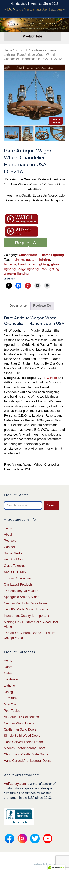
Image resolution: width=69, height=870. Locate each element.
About (8, 534)
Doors (8, 667)
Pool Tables (12, 711)
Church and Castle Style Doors (26, 754)
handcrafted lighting (33, 264)
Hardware (11, 679)
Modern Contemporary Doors (24, 748)
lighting (18, 259)
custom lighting (38, 259)
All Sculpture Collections (21, 717)
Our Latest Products (18, 584)
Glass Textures (14, 566)
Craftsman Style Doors (20, 729)
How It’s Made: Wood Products (26, 609)
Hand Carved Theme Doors (23, 742)
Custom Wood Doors (19, 723)
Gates (8, 673)
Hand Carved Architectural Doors (27, 761)
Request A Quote (25, 243)
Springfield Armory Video (21, 597)
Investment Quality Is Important (26, 616)
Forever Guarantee (17, 578)
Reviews (10, 540)
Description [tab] (18, 305)
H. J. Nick (49, 378)
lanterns (10, 264)
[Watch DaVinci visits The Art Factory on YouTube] (34, 9)
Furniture (10, 698)
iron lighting (49, 269)
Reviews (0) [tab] (42, 305)
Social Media (13, 553)
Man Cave (11, 704)
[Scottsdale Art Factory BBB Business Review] (19, 816)
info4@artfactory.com (44, 864)
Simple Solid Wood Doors (22, 735)
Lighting (19, 50)
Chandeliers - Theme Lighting (41, 255)
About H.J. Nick (15, 572)
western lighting (16, 273)
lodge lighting (28, 269)
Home (8, 50)
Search (51, 505)
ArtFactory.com (15, 784)
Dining (8, 692)
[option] (34, 95)
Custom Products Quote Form (25, 603)
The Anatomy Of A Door (21, 591)
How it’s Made (14, 559)
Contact (9, 547)
